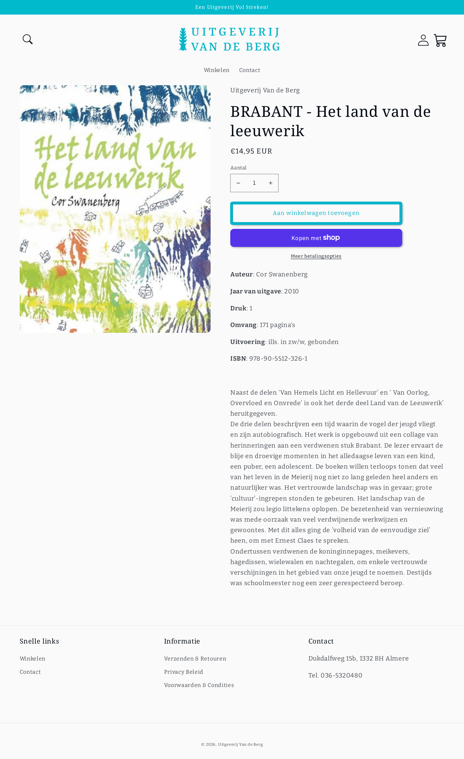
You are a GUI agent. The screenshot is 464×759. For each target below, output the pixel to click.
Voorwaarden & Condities (199, 685)
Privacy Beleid (184, 672)
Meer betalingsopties (316, 256)
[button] (28, 40)
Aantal (238, 168)
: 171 (250, 325)
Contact (30, 672)
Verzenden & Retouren (195, 658)
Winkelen (33, 658)
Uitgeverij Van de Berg (240, 744)
